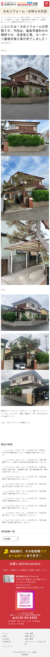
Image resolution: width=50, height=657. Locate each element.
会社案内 (6, 639)
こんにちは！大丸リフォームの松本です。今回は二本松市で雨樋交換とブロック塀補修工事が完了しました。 (24, 452)
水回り (5, 636)
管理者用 (25, 654)
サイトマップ (7, 646)
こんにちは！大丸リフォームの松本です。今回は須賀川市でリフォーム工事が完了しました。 (24, 514)
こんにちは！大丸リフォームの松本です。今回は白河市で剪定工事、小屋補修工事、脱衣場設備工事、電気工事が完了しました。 (25, 469)
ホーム (3, 17)
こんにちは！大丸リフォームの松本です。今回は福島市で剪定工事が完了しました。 (24, 478)
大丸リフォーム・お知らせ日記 (19, 17)
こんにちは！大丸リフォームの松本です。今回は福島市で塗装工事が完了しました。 (24, 507)
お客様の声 (7, 641)
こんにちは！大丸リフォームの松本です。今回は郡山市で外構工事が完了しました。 (24, 492)
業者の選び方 (30, 636)
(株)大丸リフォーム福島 (27, 652)
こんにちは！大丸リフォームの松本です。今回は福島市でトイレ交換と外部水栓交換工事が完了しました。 (25, 461)
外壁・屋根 (29, 633)
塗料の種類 (29, 639)
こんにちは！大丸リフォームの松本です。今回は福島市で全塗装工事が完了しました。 (24, 521)
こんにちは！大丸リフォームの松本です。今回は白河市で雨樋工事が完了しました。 (24, 499)
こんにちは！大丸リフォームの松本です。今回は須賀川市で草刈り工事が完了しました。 (24, 485)
